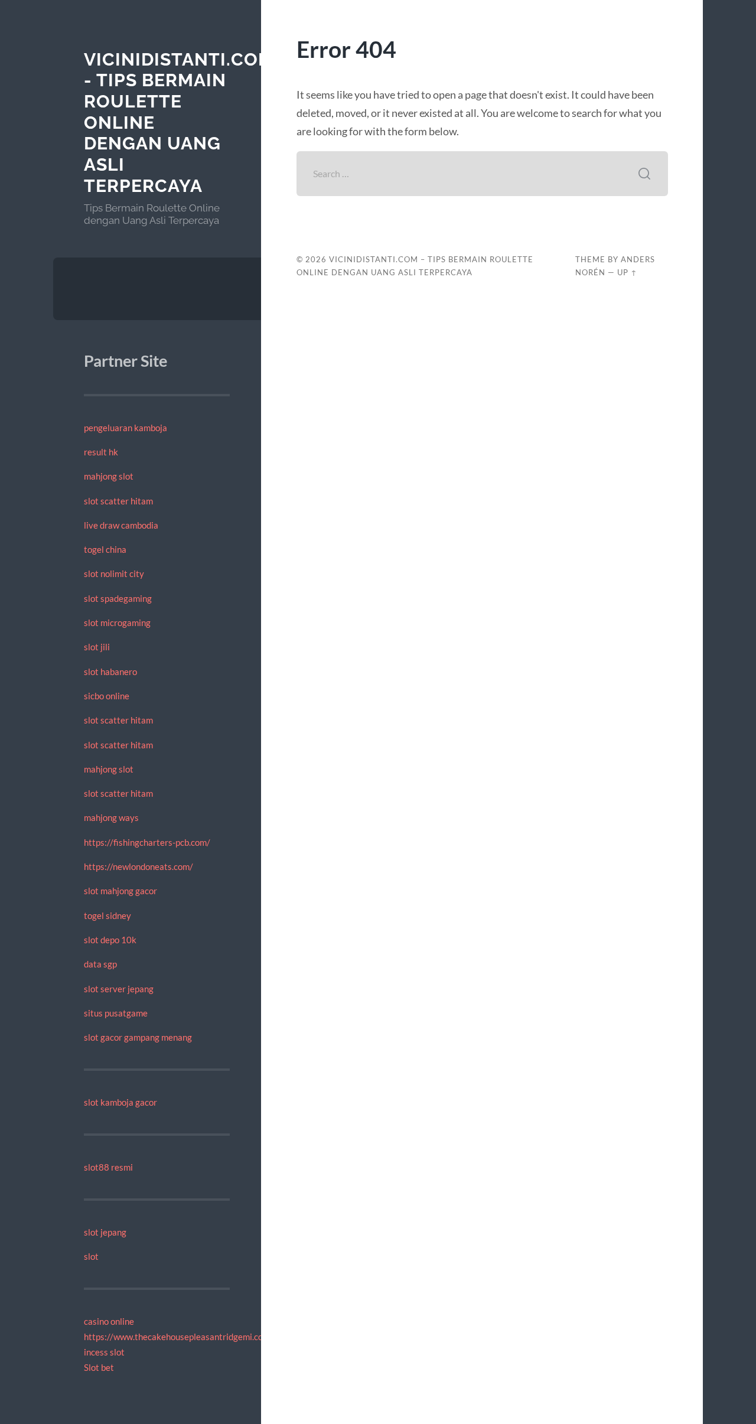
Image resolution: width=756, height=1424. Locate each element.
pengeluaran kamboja (125, 427)
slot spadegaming (118, 598)
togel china (105, 549)
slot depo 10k (110, 939)
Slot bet (99, 1367)
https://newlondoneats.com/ (138, 866)
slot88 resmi (108, 1167)
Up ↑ (627, 272)
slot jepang (105, 1232)
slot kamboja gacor (120, 1102)
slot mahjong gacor (120, 890)
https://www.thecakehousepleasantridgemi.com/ (178, 1336)
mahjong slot (108, 476)
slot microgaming (117, 622)
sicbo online (106, 695)
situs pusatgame (116, 1013)
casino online (109, 1321)
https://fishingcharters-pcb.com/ (147, 842)
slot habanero (110, 671)
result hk (101, 452)
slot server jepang (119, 988)
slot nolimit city (114, 573)
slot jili (97, 646)
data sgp (100, 964)
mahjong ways (111, 817)
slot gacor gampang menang (138, 1037)
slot (91, 1256)
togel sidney (107, 915)
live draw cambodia (121, 525)
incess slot (104, 1352)
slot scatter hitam (118, 501)
